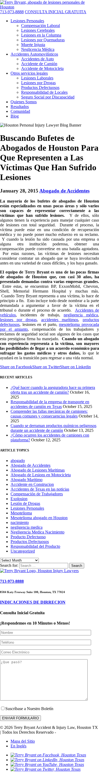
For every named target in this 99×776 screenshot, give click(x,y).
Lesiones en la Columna (41, 35)
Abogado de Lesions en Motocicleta (41, 475)
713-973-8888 (12, 12)
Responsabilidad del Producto (35, 546)
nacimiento (20, 522)
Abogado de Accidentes (64, 191)
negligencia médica (81, 315)
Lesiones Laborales (37, 78)
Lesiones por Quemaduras (43, 40)
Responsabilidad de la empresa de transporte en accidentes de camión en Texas (50, 404)
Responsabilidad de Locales (44, 92)
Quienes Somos (24, 102)
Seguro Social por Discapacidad (47, 97)
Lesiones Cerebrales (38, 30)
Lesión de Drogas (25, 503)
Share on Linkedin (75, 367)
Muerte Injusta (33, 44)
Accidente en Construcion (32, 484)
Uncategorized (23, 551)
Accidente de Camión (39, 63)
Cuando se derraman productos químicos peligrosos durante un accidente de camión (53, 428)
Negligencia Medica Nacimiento (37, 532)
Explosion (19, 498)
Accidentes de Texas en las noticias (40, 489)
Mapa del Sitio (23, 741)
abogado (18, 460)
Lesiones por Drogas (38, 82)
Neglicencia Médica (37, 49)
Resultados (20, 106)
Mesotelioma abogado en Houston (39, 517)
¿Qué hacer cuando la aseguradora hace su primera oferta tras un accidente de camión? (53, 389)
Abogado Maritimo (27, 479)
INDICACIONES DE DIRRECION (32, 602)
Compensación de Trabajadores (37, 494)
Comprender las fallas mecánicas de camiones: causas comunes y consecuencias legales (49, 413)
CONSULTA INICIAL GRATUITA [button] (55, 12)
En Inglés (18, 746)
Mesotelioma (21, 513)
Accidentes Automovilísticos (34, 54)
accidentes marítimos (59, 319)
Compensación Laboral (40, 25)
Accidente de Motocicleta (42, 68)
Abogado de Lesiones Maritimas (38, 470)
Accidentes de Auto (37, 59)
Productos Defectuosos (40, 87)
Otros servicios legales (29, 73)
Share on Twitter (46, 367)
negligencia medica (27, 527)
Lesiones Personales (27, 21)
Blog (15, 116)
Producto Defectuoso (28, 537)
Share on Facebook (16, 367)
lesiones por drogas (18, 319)
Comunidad (20, 111)
